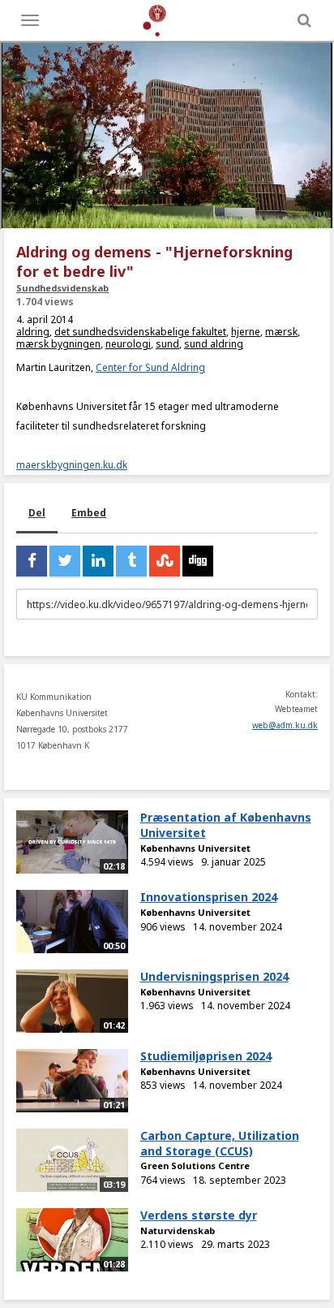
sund (167, 344)
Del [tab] (36, 513)
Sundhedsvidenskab (62, 288)
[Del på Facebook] (31, 561)
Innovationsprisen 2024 (208, 896)
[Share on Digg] (197, 561)
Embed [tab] (88, 513)
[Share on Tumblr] (131, 561)
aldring (32, 332)
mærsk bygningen (58, 344)
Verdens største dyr (198, 1215)
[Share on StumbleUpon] (164, 561)
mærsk (281, 332)
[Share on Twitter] (64, 561)
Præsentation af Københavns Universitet (225, 824)
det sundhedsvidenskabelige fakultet (140, 332)
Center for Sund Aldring (150, 367)
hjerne (245, 332)
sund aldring (213, 344)
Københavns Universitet (195, 848)
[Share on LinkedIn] (98, 561)
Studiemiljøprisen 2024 (206, 1056)
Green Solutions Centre (195, 1165)
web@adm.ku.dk (285, 725)
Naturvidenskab (177, 1230)
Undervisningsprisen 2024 (214, 976)
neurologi (128, 344)
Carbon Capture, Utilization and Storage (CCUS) (219, 1143)
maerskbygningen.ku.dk (71, 465)
